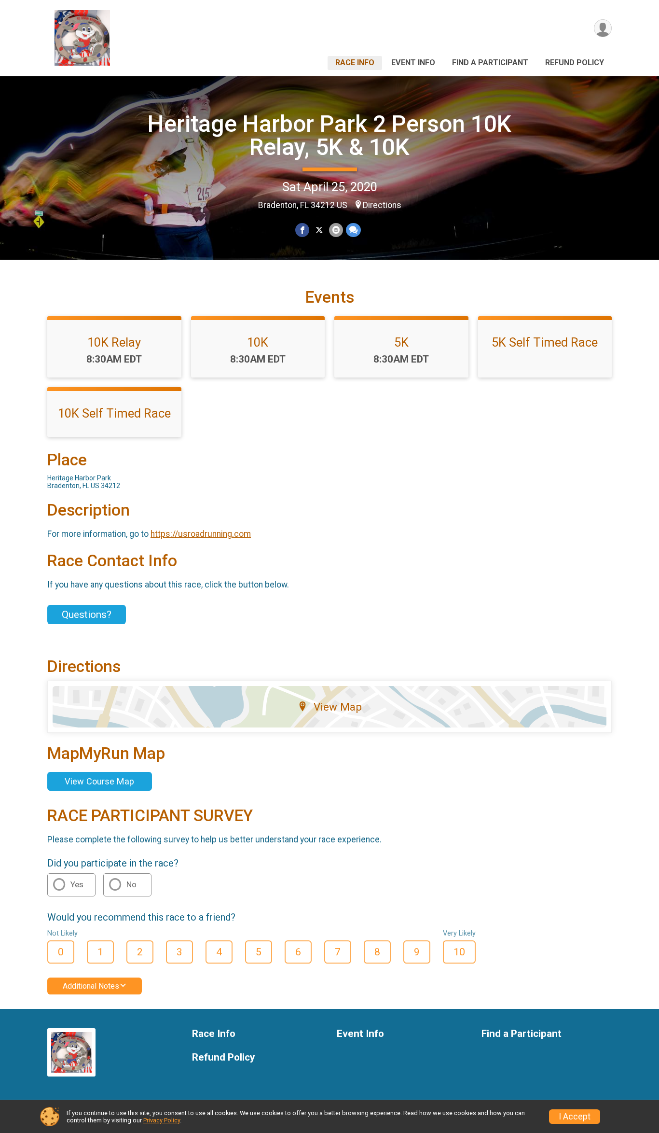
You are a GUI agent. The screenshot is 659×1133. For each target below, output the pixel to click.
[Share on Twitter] (319, 230)
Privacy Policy (161, 1120)
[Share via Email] (336, 230)
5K (401, 342)
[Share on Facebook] (302, 230)
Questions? (86, 614)
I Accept (574, 1116)
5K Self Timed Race (545, 342)
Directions (382, 205)
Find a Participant (490, 62)
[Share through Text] (353, 230)
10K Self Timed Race (114, 413)
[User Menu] (603, 28)
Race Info (354, 62)
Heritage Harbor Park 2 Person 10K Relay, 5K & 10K (329, 135)
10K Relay (114, 342)
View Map (338, 706)
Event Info (413, 62)
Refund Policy (574, 62)
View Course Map (99, 781)
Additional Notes (91, 986)
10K (257, 342)
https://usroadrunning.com (201, 534)
